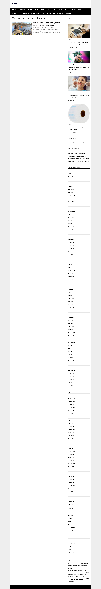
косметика (83, 570)
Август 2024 (71, 251)
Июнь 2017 (70, 473)
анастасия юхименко (73, 563)
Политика (14, 13)
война (81, 565)
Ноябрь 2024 (71, 242)
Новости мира (58, 9)
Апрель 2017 (71, 476)
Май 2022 (70, 323)
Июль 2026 (71, 180)
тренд (72, 579)
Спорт (43, 13)
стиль (87, 576)
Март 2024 (70, 267)
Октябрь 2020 (71, 376)
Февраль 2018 (71, 451)
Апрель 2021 (71, 360)
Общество (81, 9)
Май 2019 (70, 417)
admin (52, 27)
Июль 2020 (71, 382)
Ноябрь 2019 (71, 404)
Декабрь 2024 (71, 239)
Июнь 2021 (70, 354)
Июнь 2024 (70, 258)
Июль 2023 (71, 289)
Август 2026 (71, 176)
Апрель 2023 (71, 298)
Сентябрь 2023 (71, 286)
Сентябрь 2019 (71, 407)
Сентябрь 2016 (71, 485)
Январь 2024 (71, 273)
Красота (30, 9)
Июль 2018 (71, 441)
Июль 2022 (71, 317)
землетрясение (76, 568)
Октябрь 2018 (71, 435)
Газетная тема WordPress (56, 587)
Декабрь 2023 (71, 276)
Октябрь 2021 (71, 342)
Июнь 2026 (70, 183)
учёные (69, 581)
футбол (72, 581)
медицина (84, 572)
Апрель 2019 (71, 420)
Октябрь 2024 (71, 245)
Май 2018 (70, 448)
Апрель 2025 (71, 226)
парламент (81, 574)
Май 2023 (70, 295)
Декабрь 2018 (71, 429)
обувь (69, 574)
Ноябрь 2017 (71, 457)
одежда (71, 574)
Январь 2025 (71, 236)
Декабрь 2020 (71, 370)
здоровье (70, 568)
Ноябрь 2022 (71, 307)
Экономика (60, 13)
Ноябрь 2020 (71, 373)
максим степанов (79, 572)
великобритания (84, 563)
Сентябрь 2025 (71, 211)
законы (84, 567)
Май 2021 (70, 357)
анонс (79, 563)
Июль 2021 (71, 351)
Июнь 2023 (70, 292)
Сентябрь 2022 (71, 314)
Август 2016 (71, 488)
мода (88, 572)
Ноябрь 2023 (71, 279)
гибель (84, 565)
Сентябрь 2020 (71, 379)
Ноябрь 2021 (71, 339)
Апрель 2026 (71, 189)
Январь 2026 (71, 198)
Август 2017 (71, 466)
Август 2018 (71, 438)
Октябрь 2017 (71, 460)
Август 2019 (71, 410)
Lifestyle (14, 9)
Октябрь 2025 (71, 208)
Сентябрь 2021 (71, 345)
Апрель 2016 (71, 501)
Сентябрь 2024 (71, 248)
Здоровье (22, 9)
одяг (74, 574)
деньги (87, 565)
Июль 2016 (71, 491)
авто (69, 563)
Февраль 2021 (71, 367)
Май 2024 (70, 261)
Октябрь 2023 (71, 282)
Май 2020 (70, 389)
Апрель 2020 (71, 392)
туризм (76, 579)
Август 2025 (71, 214)
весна (69, 565)
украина (85, 578)
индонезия (81, 568)
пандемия (77, 574)
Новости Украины (70, 9)
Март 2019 (70, 423)
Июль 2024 (71, 254)
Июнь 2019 (70, 413)
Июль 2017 (71, 470)
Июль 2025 (71, 217)
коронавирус (77, 570)
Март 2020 (70, 395)
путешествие (70, 576)
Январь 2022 (71, 335)
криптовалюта (71, 572)
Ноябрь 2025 (71, 204)
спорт (85, 576)
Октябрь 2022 (71, 311)
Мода (36, 9)
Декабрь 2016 (71, 482)
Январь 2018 (71, 454)
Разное (68, 13)
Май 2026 (70, 186)
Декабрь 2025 (71, 201)
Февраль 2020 (71, 398)
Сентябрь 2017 (71, 463)
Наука (42, 9)
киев (73, 570)
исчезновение (86, 568)
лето (75, 572)
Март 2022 (70, 329)
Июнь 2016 (70, 494)
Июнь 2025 (70, 220)
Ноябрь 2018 (71, 432)
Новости (48, 9)
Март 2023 (70, 301)
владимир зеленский (75, 565)
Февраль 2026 (71, 195)
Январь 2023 (71, 304)
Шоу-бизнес (51, 13)
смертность (81, 576)
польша (84, 574)
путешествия (76, 576)
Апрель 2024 (71, 264)
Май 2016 (70, 498)
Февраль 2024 (71, 270)
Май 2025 (70, 223)
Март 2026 (70, 192)
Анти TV (16, 3)
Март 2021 (70, 364)
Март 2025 (70, 229)
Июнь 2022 (70, 320)
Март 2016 (70, 504)
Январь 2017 (71, 479)
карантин (70, 570)
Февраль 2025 (71, 233)
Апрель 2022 (71, 326)
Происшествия (24, 13)
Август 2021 (71, 348)
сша (69, 579)
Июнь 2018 (70, 445)
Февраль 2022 (71, 332)
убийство (80, 579)
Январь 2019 (71, 426)
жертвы (72, 567)
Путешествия (35, 13)
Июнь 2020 (70, 385)
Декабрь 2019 (71, 401)
